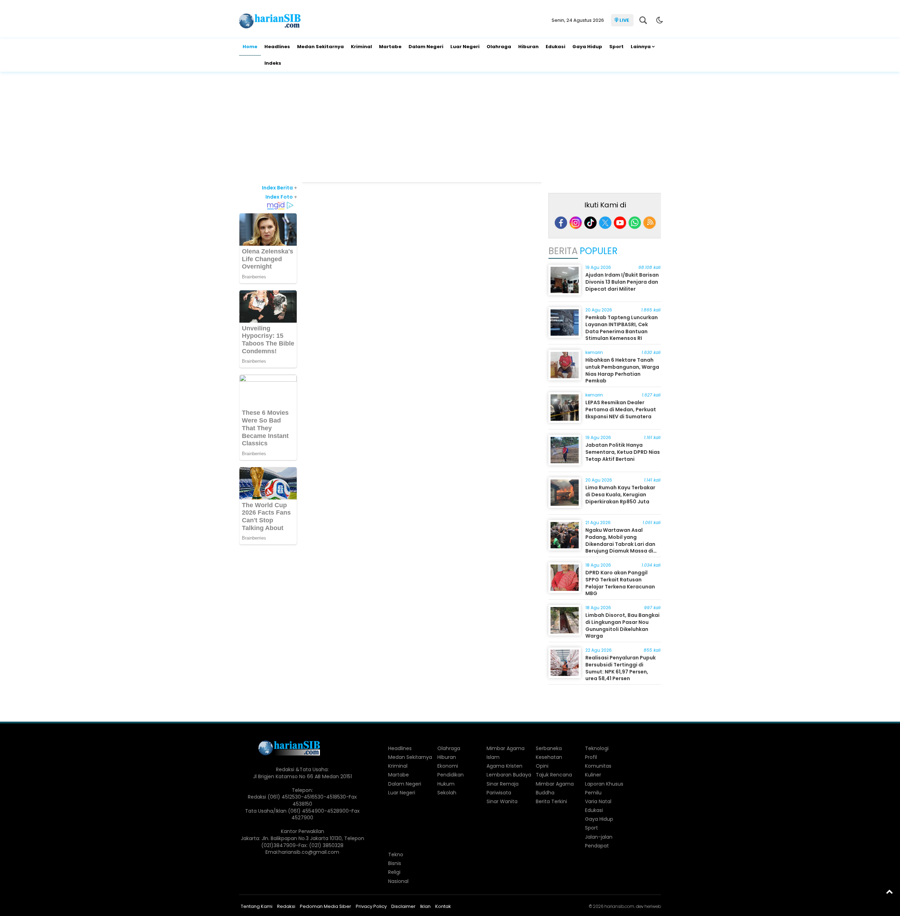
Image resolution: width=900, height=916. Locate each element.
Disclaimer (403, 906)
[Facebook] (561, 223)
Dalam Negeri (426, 46)
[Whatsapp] (635, 223)
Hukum (446, 783)
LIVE (624, 20)
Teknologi (597, 748)
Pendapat (597, 845)
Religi (394, 872)
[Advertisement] (450, 128)
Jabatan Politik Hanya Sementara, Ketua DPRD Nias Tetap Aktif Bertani (622, 451)
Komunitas (598, 765)
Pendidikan (450, 774)
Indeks (272, 63)
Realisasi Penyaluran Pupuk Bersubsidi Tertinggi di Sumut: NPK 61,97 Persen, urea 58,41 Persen (620, 668)
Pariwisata (499, 792)
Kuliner (593, 774)
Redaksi (286, 906)
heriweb (652, 906)
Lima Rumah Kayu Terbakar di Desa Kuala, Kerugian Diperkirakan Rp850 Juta (620, 494)
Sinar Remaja (503, 783)
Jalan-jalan (598, 836)
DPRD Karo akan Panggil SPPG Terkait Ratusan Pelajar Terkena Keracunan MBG (620, 583)
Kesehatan (549, 757)
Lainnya (641, 46)
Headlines (277, 46)
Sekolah (446, 792)
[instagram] (576, 223)
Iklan (425, 906)
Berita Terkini (551, 801)
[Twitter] (605, 223)
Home (250, 46)
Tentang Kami (256, 906)
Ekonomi (447, 765)
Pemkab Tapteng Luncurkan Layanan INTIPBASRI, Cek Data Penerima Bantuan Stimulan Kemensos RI (621, 328)
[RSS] (649, 223)
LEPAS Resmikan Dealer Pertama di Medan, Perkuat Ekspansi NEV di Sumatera (620, 409)
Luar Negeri (465, 46)
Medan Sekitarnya (320, 46)
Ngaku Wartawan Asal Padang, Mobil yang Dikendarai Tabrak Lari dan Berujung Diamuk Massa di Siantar (620, 544)
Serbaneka (549, 748)
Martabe (390, 46)
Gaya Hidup (587, 46)
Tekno (395, 854)
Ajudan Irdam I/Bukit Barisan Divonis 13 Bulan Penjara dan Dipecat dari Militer (622, 281)
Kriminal (361, 46)
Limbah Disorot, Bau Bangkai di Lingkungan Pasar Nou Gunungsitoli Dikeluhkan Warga (622, 625)
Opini (542, 765)
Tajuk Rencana (554, 774)
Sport (616, 46)
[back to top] (889, 891)
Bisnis (394, 863)
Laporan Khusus (604, 783)
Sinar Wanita (502, 801)
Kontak (443, 906)
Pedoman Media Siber (325, 906)
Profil (591, 757)
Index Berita (279, 187)
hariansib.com (619, 906)
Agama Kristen (504, 765)
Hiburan (528, 46)
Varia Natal (598, 801)
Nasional (398, 881)
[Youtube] (620, 223)
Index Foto (281, 196)
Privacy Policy (371, 906)
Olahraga (499, 46)
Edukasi (555, 46)
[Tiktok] (590, 223)
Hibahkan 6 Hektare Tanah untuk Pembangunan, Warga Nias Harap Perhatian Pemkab (622, 370)
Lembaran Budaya (509, 774)
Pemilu (593, 792)
